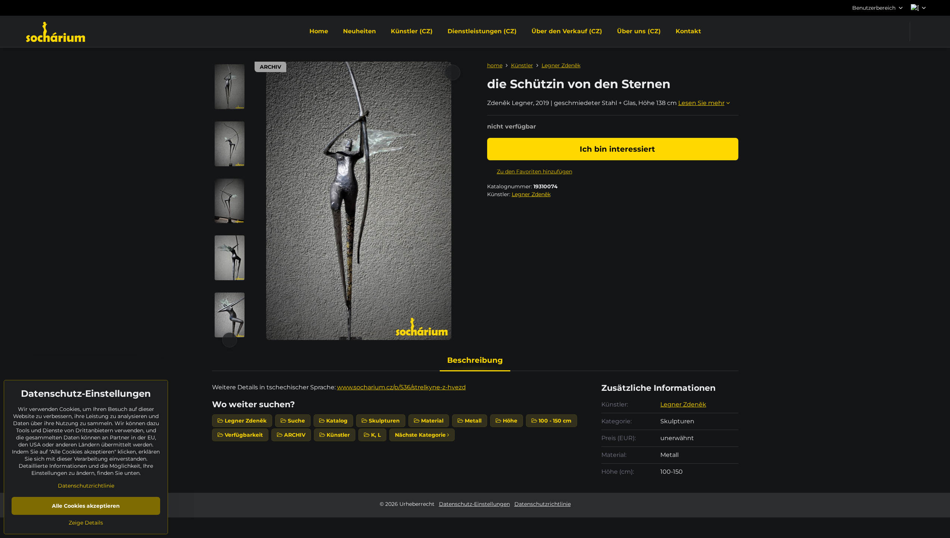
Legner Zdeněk (531, 194)
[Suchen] (920, 31)
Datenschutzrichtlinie (542, 504)
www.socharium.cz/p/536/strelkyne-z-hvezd (401, 387)
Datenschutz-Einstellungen (474, 504)
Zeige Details (86, 522)
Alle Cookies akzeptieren (86, 506)
